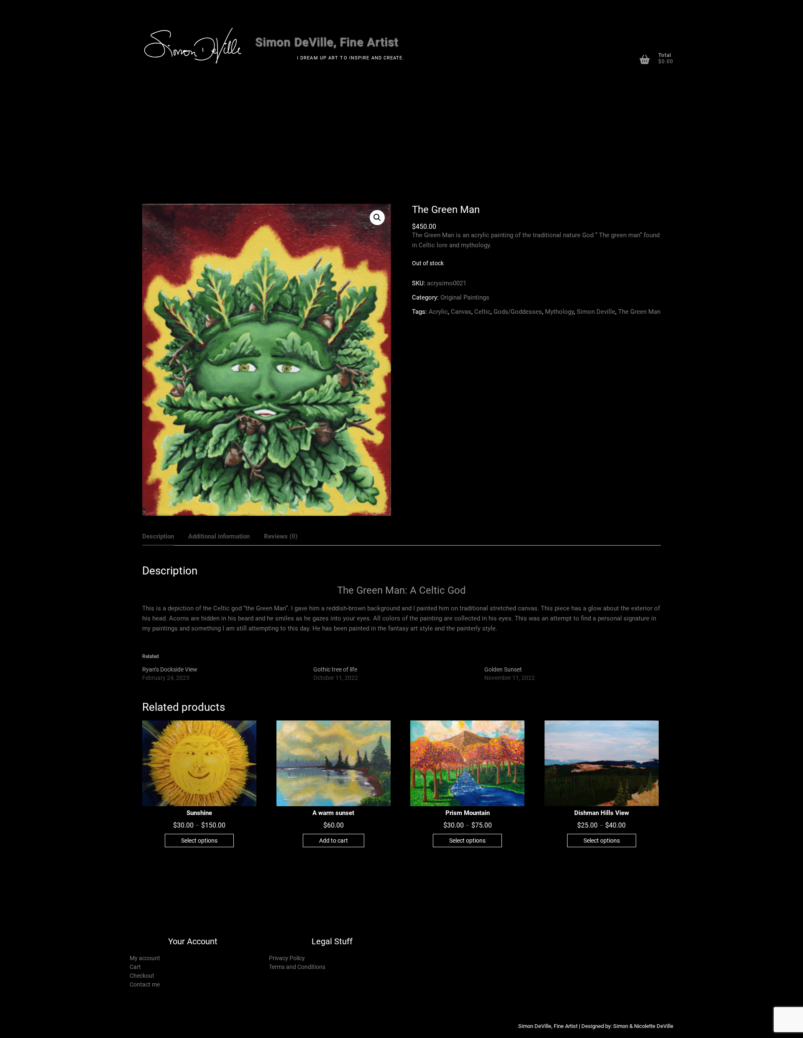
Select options (199, 840)
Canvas (461, 311)
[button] (377, 217)
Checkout (142, 975)
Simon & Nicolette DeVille (643, 1026)
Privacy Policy (287, 958)
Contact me (145, 984)
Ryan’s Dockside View (169, 669)
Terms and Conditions (297, 967)
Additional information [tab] (219, 536)
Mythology (559, 311)
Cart (135, 967)
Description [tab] (158, 536)
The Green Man (639, 311)
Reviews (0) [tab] (280, 536)
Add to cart (333, 840)
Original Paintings (464, 297)
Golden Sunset (503, 669)
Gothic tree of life (335, 669)
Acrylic (438, 311)
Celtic (482, 311)
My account (145, 958)
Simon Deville (596, 311)
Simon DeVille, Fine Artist (326, 42)
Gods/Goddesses (518, 311)
